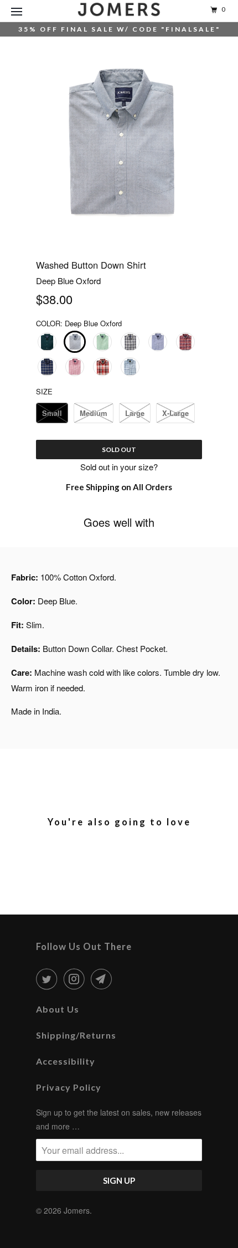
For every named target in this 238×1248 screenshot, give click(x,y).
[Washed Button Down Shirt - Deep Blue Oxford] (119, 142)
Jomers (77, 1210)
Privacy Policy (68, 1087)
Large (134, 413)
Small (52, 413)
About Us (57, 1009)
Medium (93, 413)
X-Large (175, 413)
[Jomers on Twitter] (48, 978)
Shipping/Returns (76, 1035)
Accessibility (65, 1061)
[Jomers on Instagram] (76, 978)
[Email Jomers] (103, 978)
